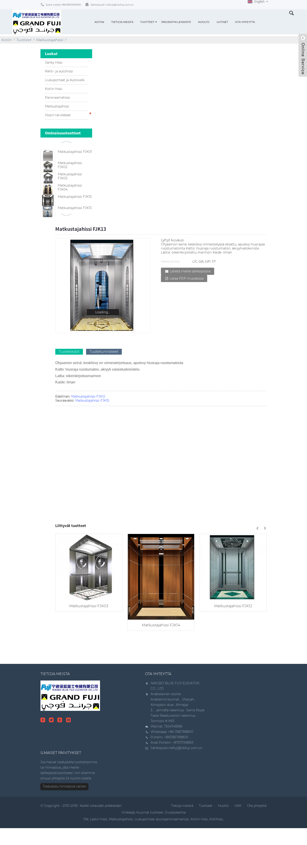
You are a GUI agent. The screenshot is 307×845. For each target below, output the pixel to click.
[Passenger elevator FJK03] (89, 566)
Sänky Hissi (53, 62)
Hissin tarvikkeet (58, 115)
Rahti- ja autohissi (59, 71)
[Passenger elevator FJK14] (161, 576)
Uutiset (222, 22)
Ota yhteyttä (245, 22)
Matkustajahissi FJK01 (75, 152)
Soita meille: (63, 4)
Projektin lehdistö (176, 22)
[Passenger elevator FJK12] (233, 566)
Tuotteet (147, 22)
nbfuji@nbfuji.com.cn (185, 748)
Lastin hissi (98, 819)
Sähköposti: (112, 4)
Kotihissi (216, 819)
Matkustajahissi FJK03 (88, 606)
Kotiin (99, 22)
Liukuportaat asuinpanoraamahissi (162, 819)
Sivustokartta (175, 812)
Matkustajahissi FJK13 (75, 208)
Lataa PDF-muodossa (187, 278)
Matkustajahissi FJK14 (161, 625)
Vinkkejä (128, 812)
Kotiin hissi (53, 89)
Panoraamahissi (57, 98)
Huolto (203, 22)
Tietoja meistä (122, 22)
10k (85, 819)
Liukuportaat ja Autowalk (65, 80)
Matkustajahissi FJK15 (75, 197)
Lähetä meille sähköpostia (190, 271)
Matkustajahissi (49, 40)
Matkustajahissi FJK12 (88, 396)
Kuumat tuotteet (149, 812)
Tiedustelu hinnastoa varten (64, 786)
